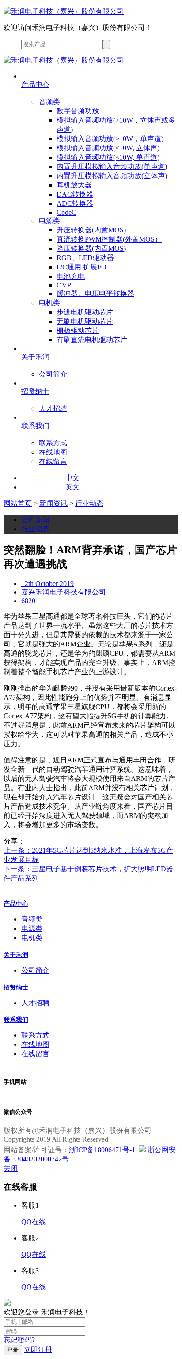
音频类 (31, 919)
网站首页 (18, 503)
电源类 (31, 928)
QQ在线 (33, 1221)
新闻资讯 (53, 503)
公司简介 (35, 970)
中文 (72, 478)
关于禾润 (16, 955)
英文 (72, 487)
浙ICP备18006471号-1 (102, 1150)
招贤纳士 (16, 987)
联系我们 (16, 1019)
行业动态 (89, 503)
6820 (28, 601)
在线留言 (35, 1053)
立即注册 (38, 1349)
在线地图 (35, 1044)
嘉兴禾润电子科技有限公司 (63, 592)
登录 (13, 1350)
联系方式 (35, 1035)
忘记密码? (19, 1340)
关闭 (11, 1168)
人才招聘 (35, 1003)
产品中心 (16, 903)
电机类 (31, 937)
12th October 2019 (47, 583)
